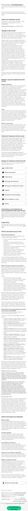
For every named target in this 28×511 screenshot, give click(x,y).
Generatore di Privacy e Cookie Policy (12, 503)
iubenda (2, 495)
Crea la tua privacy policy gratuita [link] (14, 508)
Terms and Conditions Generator (20, 499)
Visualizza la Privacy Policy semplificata (20, 501)
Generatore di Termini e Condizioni (19, 493)
